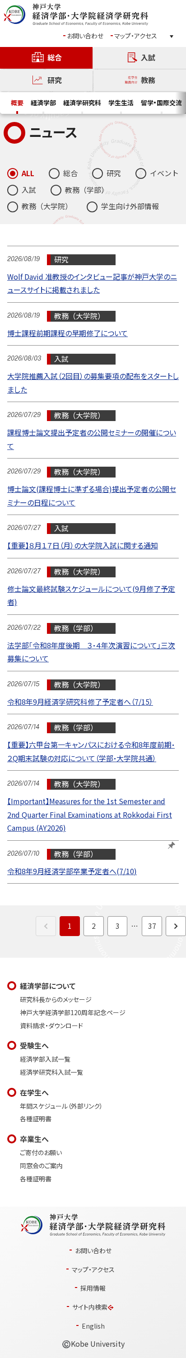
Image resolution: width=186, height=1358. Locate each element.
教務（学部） (86, 190)
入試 (29, 190)
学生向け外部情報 (130, 206)
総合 (70, 173)
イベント (164, 173)
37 (152, 926)
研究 (114, 173)
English (93, 1326)
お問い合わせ (85, 36)
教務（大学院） (47, 206)
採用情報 (93, 1288)
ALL (28, 173)
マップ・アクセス (135, 36)
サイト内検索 (89, 1307)
